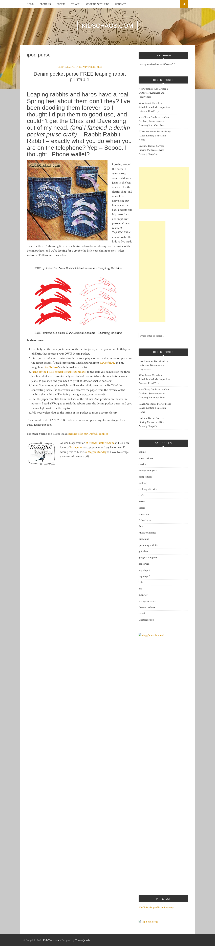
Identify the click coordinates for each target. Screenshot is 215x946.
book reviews (146, 458)
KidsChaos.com (51, 940)
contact (120, 4)
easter (71, 67)
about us (45, 4)
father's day (145, 520)
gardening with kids (149, 545)
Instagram (76, 447)
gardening (144, 539)
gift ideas (143, 551)
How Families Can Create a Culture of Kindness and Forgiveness (153, 93)
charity (142, 464)
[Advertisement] (164, 188)
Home (30, 4)
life (140, 588)
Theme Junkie (82, 940)
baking (142, 452)
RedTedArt (51, 367)
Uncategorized (146, 620)
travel (75, 4)
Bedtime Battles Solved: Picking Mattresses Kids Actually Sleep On (151, 150)
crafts (61, 4)
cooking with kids (97, 4)
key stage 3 (144, 576)
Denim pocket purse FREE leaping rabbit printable (80, 76)
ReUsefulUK (107, 363)
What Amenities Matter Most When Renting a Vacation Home (155, 135)
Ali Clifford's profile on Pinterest (156, 907)
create (142, 501)
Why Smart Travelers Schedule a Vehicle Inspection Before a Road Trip (154, 107)
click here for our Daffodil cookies (87, 434)
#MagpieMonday (96, 452)
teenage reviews (147, 601)
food (141, 526)
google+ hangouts (148, 557)
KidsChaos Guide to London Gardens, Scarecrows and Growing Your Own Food (154, 121)
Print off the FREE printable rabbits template (58, 372)
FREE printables (86, 67)
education (144, 514)
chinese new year (148, 470)
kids (99, 67)
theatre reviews (147, 607)
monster (143, 595)
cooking (143, 483)
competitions (145, 477)
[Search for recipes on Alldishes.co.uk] (148, 921)
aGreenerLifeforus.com (100, 443)
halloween (144, 564)
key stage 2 (144, 570)
